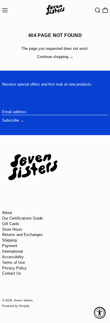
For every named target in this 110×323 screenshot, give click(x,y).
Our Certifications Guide (22, 218)
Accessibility (13, 257)
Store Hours (12, 229)
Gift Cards (10, 224)
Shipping (9, 240)
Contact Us (11, 273)
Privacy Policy (14, 268)
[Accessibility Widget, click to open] (100, 313)
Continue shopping (52, 57)
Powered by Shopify (15, 305)
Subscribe (10, 120)
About (7, 212)
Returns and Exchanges (22, 234)
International (12, 251)
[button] (98, 10)
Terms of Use (13, 262)
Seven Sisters (23, 300)
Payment (9, 246)
